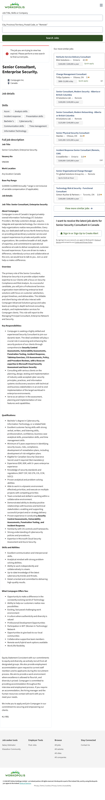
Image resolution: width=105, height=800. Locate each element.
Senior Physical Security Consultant (72, 133)
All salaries (59, 749)
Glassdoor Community (11, 749)
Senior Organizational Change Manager (74, 171)
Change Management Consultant (71, 74)
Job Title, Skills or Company (15, 13)
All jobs (58, 745)
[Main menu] (101, 5)
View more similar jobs (77, 208)
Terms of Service (25, 783)
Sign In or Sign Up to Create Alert (80, 233)
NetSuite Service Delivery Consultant (73, 57)
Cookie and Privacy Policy (83, 242)
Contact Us (85, 745)
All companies (60, 757)
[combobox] (52, 18)
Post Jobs (32, 745)
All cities (58, 753)
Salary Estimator (9, 745)
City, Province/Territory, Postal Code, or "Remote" (25, 24)
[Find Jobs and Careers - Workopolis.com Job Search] (14, 5)
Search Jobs (52, 38)
